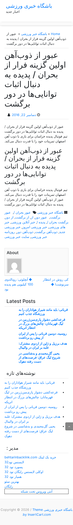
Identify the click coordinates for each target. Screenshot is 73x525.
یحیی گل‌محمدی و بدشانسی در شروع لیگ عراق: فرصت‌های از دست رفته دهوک (39, 357)
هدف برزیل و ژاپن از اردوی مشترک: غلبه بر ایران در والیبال (43, 345)
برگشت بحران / (57, 222)
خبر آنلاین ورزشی (23, 222)
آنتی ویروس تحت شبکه (36, 491)
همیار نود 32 (12, 477)
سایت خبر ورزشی (16, 237)
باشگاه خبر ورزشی (34, 34)
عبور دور (41, 217)
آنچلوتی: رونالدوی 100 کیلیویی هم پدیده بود (18, 284)
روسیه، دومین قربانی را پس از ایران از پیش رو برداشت (43, 335)
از (32, 217)
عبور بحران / (23, 212)
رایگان (8, 486)
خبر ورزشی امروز (34, 227)
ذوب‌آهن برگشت (46, 232)
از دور (9, 217)
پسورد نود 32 (13, 467)
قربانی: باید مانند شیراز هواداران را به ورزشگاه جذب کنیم (43, 312)
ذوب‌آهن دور (25, 232)
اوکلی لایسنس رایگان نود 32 (23, 472)
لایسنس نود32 (14, 462)
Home (55, 34)
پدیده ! (41, 222)
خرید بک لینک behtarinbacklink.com (30, 457)
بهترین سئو (11, 481)
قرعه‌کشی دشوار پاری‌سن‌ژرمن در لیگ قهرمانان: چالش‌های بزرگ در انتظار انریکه (42, 323)
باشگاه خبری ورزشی (29, 6)
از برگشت (22, 217)
